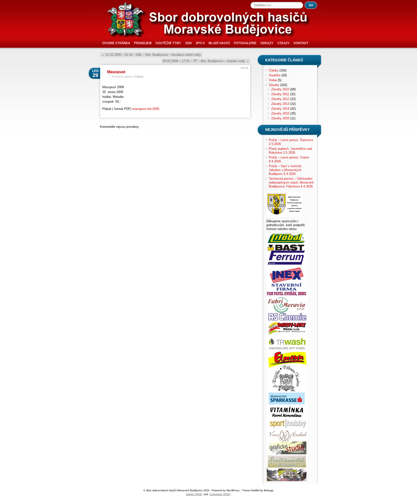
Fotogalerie (245, 43)
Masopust (116, 72)
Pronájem (143, 43)
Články (139, 76)
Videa (273, 80)
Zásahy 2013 (280, 104)
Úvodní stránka (116, 43)
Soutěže (274, 75)
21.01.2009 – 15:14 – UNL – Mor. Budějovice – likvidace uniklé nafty (151, 55)
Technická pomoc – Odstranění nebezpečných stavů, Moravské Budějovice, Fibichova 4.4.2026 (291, 182)
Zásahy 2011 (280, 94)
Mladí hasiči (219, 43)
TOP (242, 68)
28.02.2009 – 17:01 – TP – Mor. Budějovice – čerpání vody (206, 61)
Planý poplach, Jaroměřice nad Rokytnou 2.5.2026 (290, 150)
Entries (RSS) (194, 494)
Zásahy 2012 (280, 99)
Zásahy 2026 (280, 118)
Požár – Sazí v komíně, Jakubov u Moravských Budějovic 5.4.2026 (285, 170)
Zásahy (274, 85)
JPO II (200, 43)
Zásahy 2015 (280, 113)
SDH (188, 43)
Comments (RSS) (219, 494)
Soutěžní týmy (168, 43)
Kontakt (301, 43)
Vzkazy (283, 43)
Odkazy (266, 43)
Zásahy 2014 (280, 108)
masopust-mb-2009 (145, 109)
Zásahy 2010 (280, 89)
